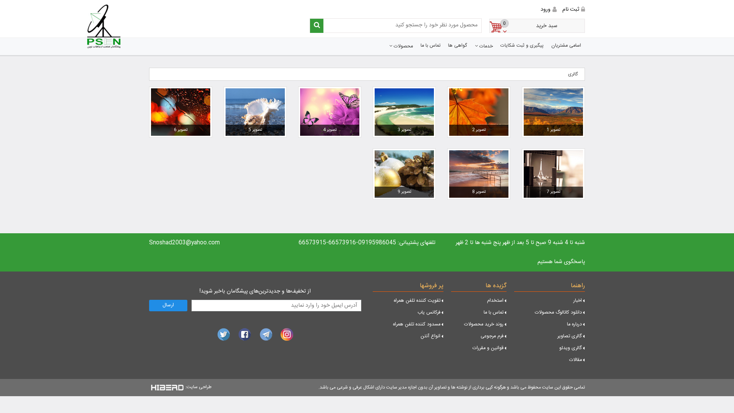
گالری (573, 74)
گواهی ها (457, 46)
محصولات (402, 46)
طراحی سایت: (198, 387)
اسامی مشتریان (566, 46)
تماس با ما (430, 46)
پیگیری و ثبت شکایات (522, 46)
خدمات (485, 46)
